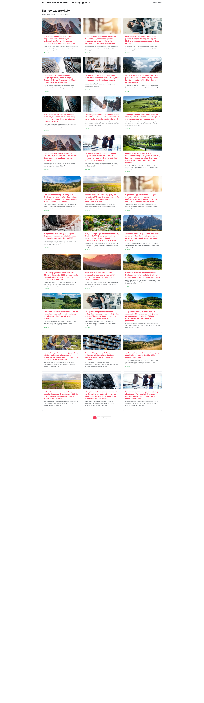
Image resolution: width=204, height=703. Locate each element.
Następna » (106, 418)
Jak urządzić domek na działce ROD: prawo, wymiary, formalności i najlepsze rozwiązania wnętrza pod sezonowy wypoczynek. (142, 117)
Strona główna (157, 2)
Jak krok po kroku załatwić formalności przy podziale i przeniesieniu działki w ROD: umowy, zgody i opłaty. (142, 355)
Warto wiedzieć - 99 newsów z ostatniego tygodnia (66, 2)
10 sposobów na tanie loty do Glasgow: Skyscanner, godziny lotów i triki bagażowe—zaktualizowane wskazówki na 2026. (60, 236)
